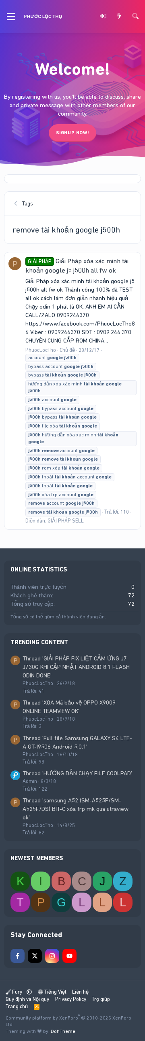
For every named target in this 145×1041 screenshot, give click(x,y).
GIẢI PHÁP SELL (66, 521)
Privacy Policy (70, 999)
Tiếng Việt (54, 992)
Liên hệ (80, 992)
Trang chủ (17, 1006)
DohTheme (63, 1031)
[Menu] (11, 16)
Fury (17, 992)
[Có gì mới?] (119, 17)
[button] (29, 992)
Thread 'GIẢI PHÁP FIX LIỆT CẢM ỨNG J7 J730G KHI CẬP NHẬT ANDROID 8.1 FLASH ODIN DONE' (76, 667)
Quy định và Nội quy (27, 999)
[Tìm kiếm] (135, 17)
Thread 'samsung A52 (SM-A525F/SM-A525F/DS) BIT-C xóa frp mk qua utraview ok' (75, 809)
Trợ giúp (101, 999)
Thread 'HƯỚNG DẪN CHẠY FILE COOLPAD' (77, 773)
